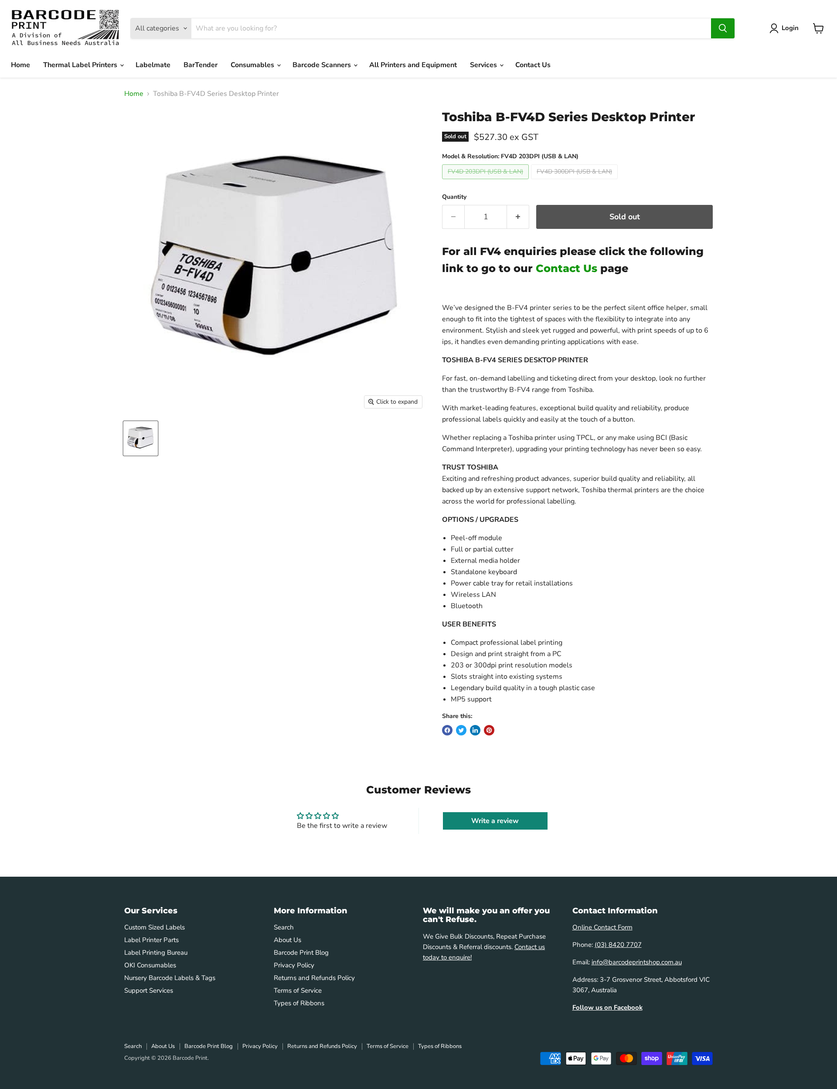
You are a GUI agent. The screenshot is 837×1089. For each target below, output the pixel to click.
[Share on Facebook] (447, 730)
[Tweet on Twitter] (461, 730)
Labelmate (153, 65)
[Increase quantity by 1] (518, 217)
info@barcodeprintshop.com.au (637, 962)
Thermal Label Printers (81, 65)
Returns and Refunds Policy (314, 977)
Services (484, 65)
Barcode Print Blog (301, 952)
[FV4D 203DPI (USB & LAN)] (486, 181)
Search (284, 927)
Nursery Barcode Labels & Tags (169, 977)
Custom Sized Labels (154, 927)
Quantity (454, 197)
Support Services (148, 990)
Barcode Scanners (323, 65)
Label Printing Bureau (155, 952)
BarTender (201, 65)
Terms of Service (298, 990)
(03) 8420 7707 (618, 944)
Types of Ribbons (299, 1003)
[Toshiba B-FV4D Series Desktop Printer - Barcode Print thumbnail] (140, 438)
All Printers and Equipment (413, 65)
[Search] (723, 28)
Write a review (495, 821)
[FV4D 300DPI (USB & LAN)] (575, 181)
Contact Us (533, 65)
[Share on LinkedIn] (475, 730)
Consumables (253, 65)
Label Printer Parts (151, 940)
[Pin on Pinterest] (489, 730)
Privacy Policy (294, 965)
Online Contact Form (602, 927)
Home (20, 65)
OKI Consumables (150, 965)
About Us (287, 940)
